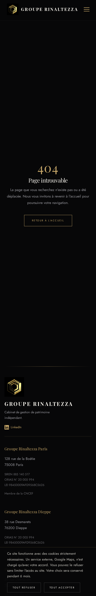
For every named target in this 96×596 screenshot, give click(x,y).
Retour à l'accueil (48, 220)
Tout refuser (24, 587)
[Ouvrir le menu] (87, 9)
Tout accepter (62, 587)
